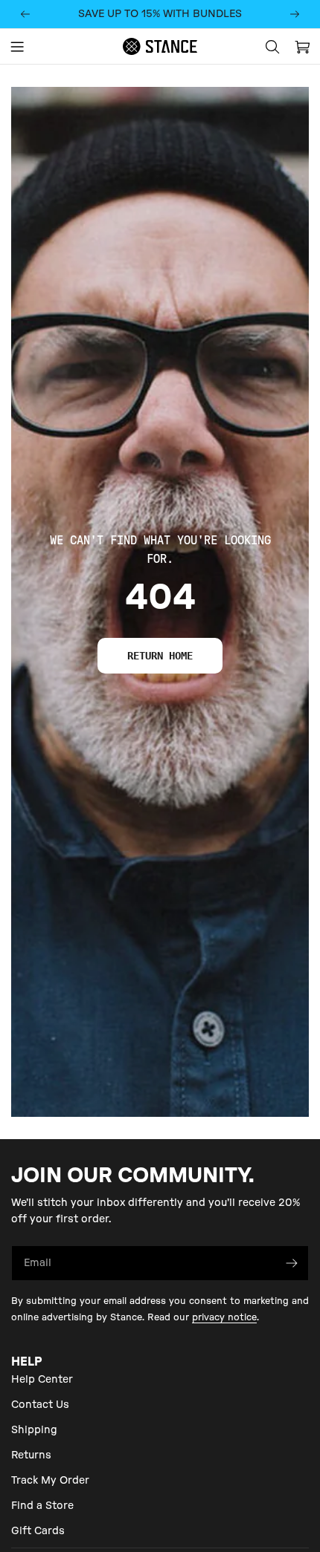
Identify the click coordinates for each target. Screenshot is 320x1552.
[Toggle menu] (17, 47)
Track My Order (50, 1481)
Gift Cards (38, 1531)
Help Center (42, 1380)
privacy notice (224, 1317)
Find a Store (42, 1506)
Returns (31, 1455)
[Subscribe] (291, 1263)
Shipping (34, 1430)
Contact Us (40, 1405)
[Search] (272, 47)
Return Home (160, 656)
